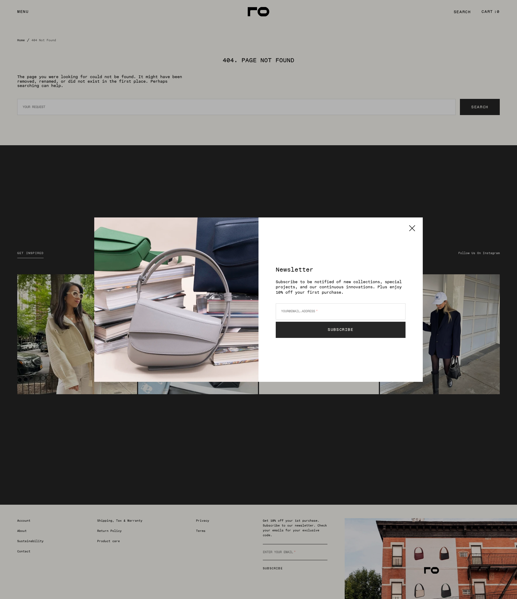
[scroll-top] (505, 587)
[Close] (412, 228)
